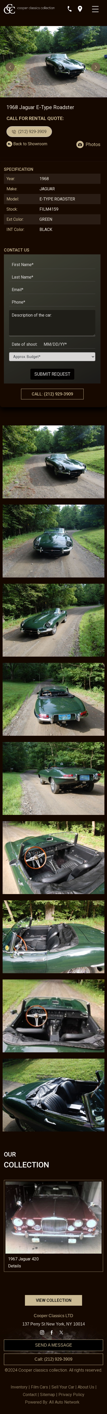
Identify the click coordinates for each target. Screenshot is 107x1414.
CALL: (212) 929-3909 (52, 394)
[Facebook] (52, 1332)
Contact (30, 1394)
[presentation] (10, 67)
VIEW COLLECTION (53, 1300)
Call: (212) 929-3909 (53, 1359)
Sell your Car (62, 1387)
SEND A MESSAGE (53, 1345)
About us (86, 1387)
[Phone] (69, 9)
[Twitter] (61, 1332)
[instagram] (42, 1332)
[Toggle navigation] (96, 8)
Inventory (19, 1387)
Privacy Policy (71, 1394)
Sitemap (47, 1394)
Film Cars (39, 1387)
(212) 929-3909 (31, 131)
